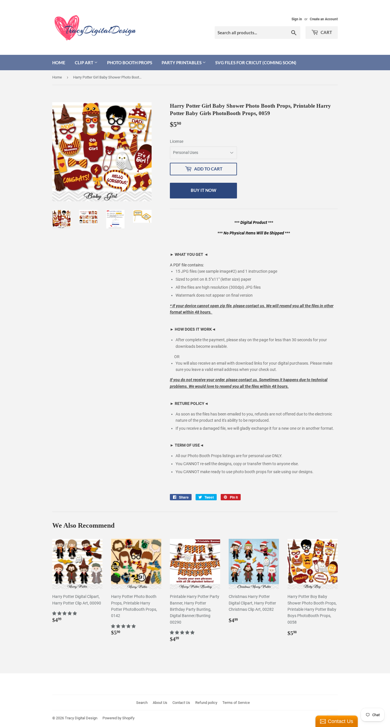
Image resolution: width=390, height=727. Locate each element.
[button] (65, 613)
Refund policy (206, 702)
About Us (160, 702)
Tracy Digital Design (81, 718)
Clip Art (84, 62)
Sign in (297, 19)
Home (58, 62)
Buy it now (203, 190)
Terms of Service (236, 702)
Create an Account (324, 19)
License (176, 141)
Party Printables (182, 62)
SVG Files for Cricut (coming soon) (255, 62)
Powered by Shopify (118, 718)
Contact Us (181, 702)
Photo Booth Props (129, 62)
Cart (326, 32)
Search (142, 702)
